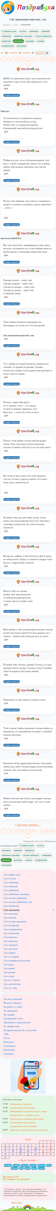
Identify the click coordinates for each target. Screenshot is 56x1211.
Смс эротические (12, 984)
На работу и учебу (13, 1006)
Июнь (27, 1168)
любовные (34, 31)
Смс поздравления (13, 929)
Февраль (41, 1165)
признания (18, 41)
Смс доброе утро (12, 874)
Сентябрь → (32, 1160)
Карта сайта (16, 1202)
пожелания (21, 46)
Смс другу (9, 964)
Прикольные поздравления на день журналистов (29, 1130)
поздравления (7, 46)
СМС (6, 1034)
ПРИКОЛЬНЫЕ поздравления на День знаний (28, 1111)
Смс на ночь (10, 878)
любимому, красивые (23, 36)
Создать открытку (11, 95)
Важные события (12, 1003)
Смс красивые (11, 913)
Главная (6, 24)
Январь (33, 1165)
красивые (30, 41)
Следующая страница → (28, 824)
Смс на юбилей (11, 925)
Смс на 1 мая (10, 988)
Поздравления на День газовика (22, 1123)
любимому (6, 36)
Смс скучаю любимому (15, 898)
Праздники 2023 (11, 1176)
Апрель (14, 1168)
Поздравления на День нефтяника (23, 1126)
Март (49, 1165)
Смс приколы (10, 937)
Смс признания (11, 909)
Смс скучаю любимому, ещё (18, 902)
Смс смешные (11, 945)
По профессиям (11, 1026)
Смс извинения (11, 906)
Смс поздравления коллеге (17, 960)
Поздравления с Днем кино (21, 1104)
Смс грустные (11, 949)
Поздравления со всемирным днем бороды (26, 1119)
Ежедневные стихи (13, 1018)
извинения (6, 41)
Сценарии (9, 1053)
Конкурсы (9, 1042)
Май (21, 1168)
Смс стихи (9, 976)
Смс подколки (11, 941)
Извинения (9, 1049)
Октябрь (8, 1165)
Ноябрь (16, 1165)
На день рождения (13, 999)
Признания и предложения (17, 1022)
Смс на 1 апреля (12, 980)
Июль (34, 1168)
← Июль (22, 1160)
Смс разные (9, 972)
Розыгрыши (9, 1046)
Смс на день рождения (15, 921)
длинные (27, 53)
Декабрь (24, 1165)
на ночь (23, 31)
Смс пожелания (11, 933)
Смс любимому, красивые (16, 894)
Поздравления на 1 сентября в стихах (24, 1115)
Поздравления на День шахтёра (22, 1108)
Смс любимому (11, 890)
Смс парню (9, 968)
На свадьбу (9, 1014)
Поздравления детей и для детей (20, 1030)
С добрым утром (9, 31)
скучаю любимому (43, 36)
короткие (42, 53)
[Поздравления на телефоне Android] (28, 1076)
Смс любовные (11, 882)
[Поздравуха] (8, 7)
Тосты (7, 1038)
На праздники (11, 1010)
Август (28, 1139)
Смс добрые (10, 952)
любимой (45, 31)
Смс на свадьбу (11, 956)
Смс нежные (10, 917)
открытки (15, 53)
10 (53, 59)
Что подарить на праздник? (16, 1179)
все (4, 53)
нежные (41, 41)
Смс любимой (11, 886)
